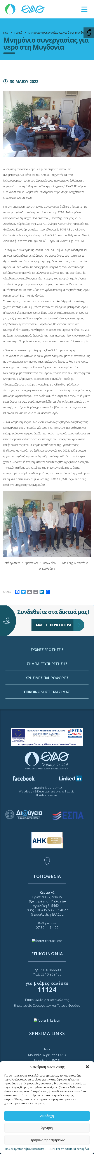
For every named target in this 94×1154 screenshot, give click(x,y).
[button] (87, 1067)
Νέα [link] (47, 1049)
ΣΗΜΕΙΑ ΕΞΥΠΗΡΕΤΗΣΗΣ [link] (47, 663)
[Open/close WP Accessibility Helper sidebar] (89, 32)
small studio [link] (67, 791)
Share (7, 591)
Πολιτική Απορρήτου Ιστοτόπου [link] (25, 1149)
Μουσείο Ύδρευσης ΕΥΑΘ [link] (47, 1055)
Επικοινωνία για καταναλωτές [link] (47, 999)
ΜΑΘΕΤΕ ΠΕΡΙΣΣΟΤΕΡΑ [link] (53, 625)
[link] (25, 9)
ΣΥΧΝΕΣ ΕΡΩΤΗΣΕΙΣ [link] (47, 649)
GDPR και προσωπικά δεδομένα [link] (69, 1149)
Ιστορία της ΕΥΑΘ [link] (47, 1060)
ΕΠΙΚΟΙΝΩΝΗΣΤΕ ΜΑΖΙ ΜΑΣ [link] (47, 692)
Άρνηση (47, 1127)
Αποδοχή (47, 1115)
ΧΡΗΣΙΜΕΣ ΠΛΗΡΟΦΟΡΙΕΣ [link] (47, 677)
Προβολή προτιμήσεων (47, 1140)
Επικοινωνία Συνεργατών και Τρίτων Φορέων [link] (47, 1005)
